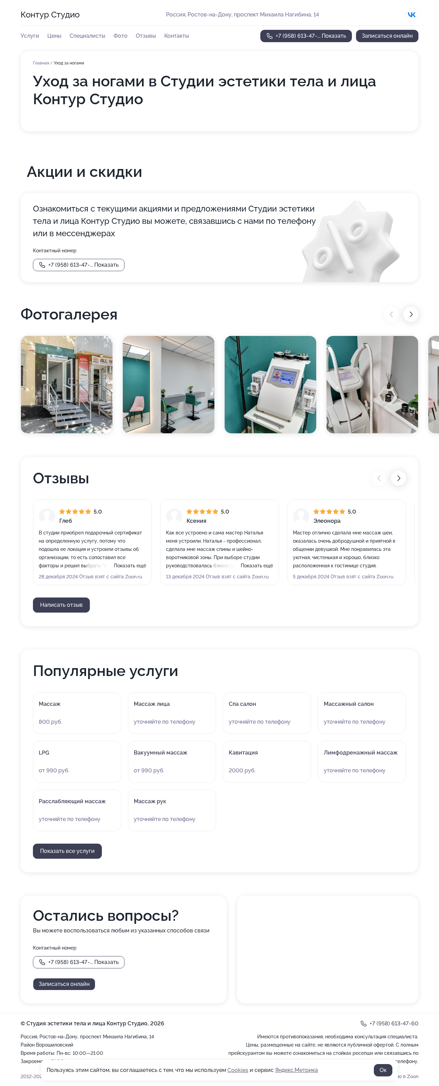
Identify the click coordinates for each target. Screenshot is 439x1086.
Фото (121, 36)
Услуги (30, 36)
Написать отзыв (61, 605)
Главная (41, 63)
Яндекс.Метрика (296, 1070)
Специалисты (87, 36)
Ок (383, 1070)
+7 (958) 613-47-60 (394, 1023)
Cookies (237, 1070)
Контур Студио (50, 15)
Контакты (176, 36)
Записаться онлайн (387, 36)
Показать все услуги (67, 851)
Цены (54, 36)
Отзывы (146, 36)
